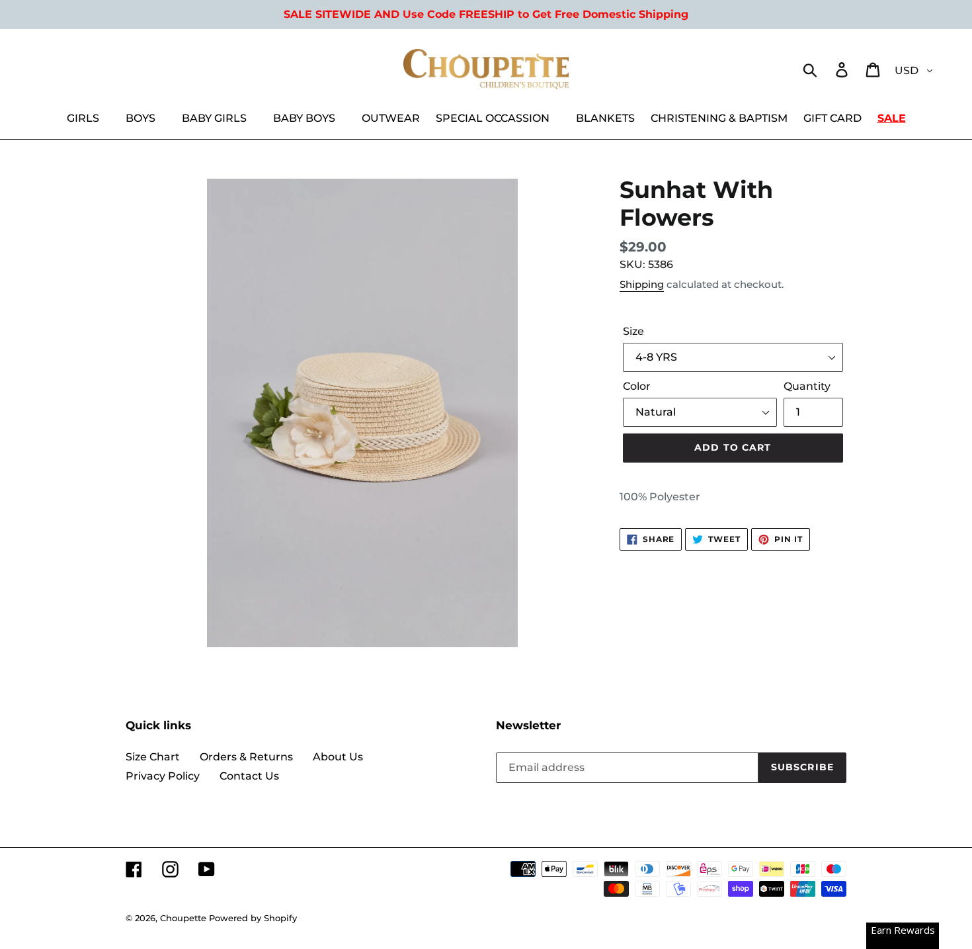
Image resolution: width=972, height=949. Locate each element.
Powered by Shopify (253, 918)
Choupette (183, 918)
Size (633, 331)
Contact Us (249, 776)
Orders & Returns (246, 756)
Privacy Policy (163, 776)
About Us (338, 756)
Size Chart (153, 756)
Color (637, 386)
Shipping (642, 284)
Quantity (807, 386)
